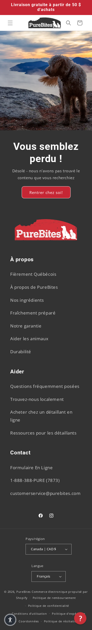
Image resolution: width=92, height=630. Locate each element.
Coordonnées (29, 621)
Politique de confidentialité (48, 606)
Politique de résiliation (61, 621)
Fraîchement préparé (32, 313)
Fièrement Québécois (33, 274)
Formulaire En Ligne (31, 467)
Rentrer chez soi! (46, 192)
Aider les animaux (29, 339)
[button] (10, 23)
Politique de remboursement (54, 598)
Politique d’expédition (68, 613)
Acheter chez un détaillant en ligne (41, 416)
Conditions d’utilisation (29, 613)
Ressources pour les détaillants (43, 433)
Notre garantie (25, 326)
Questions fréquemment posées (44, 386)
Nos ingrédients (27, 300)
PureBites (23, 592)
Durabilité (20, 352)
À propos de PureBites (34, 287)
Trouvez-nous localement (37, 399)
